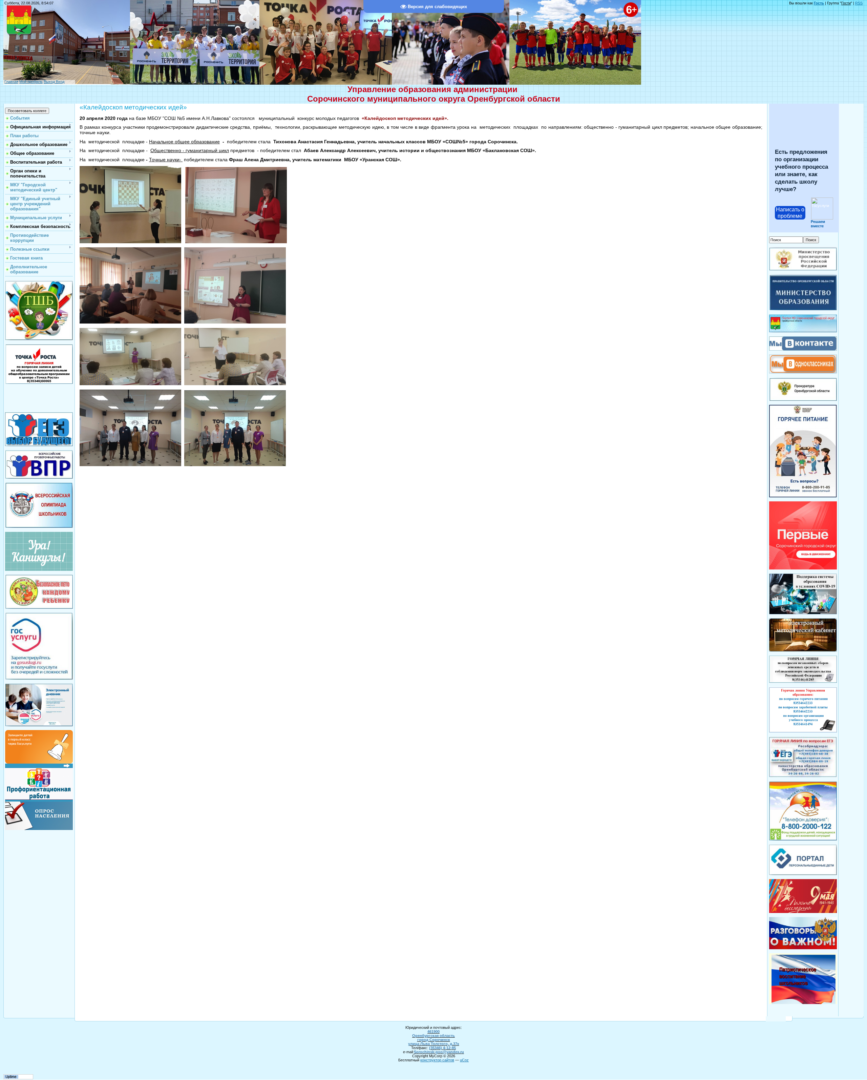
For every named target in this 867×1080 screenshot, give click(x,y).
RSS (859, 3)
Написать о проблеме (790, 213)
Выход (49, 82)
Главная (11, 82)
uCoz (464, 1060)
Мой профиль (31, 82)
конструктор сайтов (437, 1060)
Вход (59, 82)
